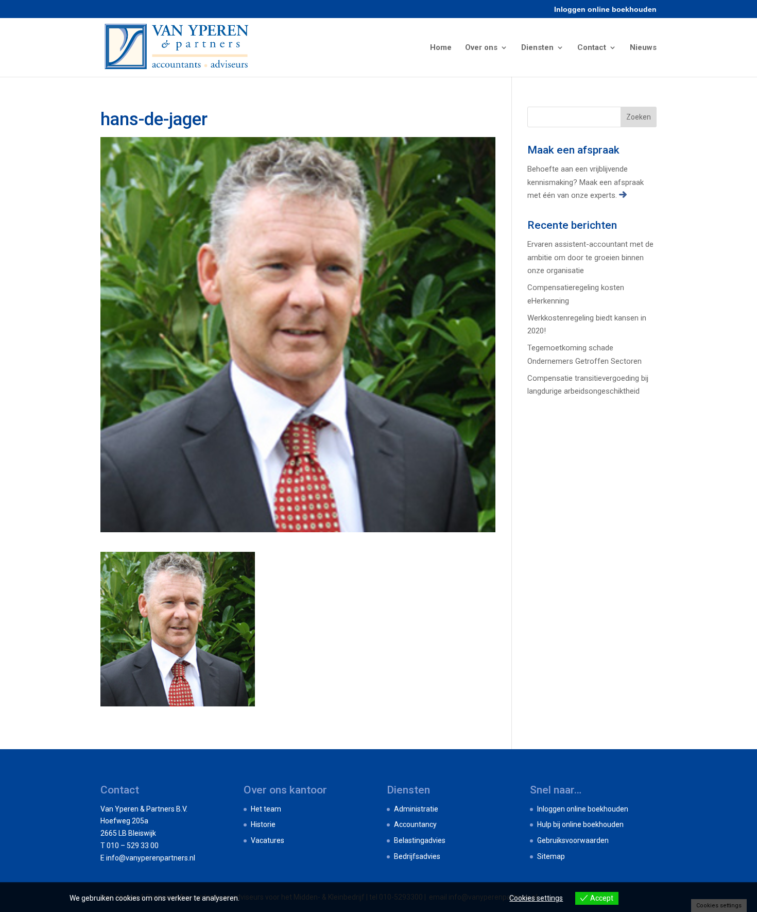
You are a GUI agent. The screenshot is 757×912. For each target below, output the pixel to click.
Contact (591, 48)
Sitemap (551, 856)
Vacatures (267, 840)
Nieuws (643, 48)
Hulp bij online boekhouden (580, 824)
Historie (263, 824)
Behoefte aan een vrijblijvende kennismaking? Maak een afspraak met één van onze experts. (585, 182)
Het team (266, 809)
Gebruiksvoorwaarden (573, 840)
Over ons (481, 48)
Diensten (537, 48)
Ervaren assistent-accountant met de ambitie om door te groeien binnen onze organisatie (590, 257)
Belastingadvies (419, 840)
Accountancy (415, 824)
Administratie (416, 809)
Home (441, 48)
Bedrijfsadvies (417, 856)
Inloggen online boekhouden (605, 9)
